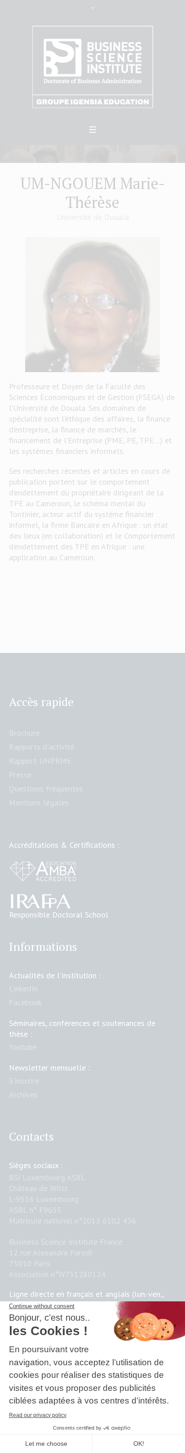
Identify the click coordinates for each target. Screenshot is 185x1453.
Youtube (22, 1047)
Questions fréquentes (46, 788)
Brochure (24, 733)
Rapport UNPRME (40, 761)
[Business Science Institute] (92, 67)
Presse (20, 774)
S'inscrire (24, 1080)
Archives (23, 1094)
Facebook (25, 1002)
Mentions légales (39, 802)
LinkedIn (23, 988)
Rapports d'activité (41, 747)
